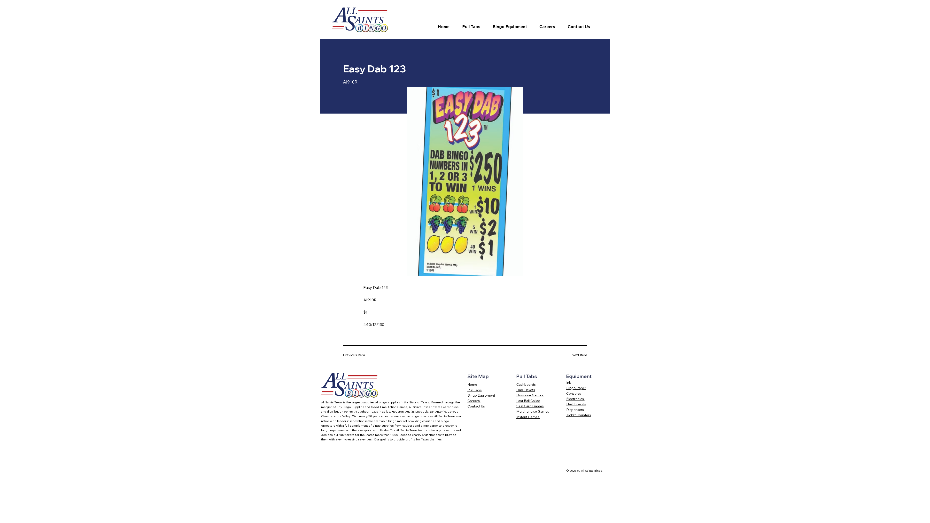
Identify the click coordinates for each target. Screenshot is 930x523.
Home (472, 384)
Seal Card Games (530, 406)
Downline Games (530, 395)
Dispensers (575, 410)
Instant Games (528, 417)
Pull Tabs (474, 390)
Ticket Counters (578, 415)
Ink (568, 382)
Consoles (574, 393)
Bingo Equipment (481, 395)
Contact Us (476, 406)
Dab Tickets (525, 390)
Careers (473, 401)
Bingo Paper (576, 388)
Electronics (575, 399)
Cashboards (526, 384)
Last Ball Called (528, 401)
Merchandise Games (532, 411)
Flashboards (576, 404)
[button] (474, 26)
